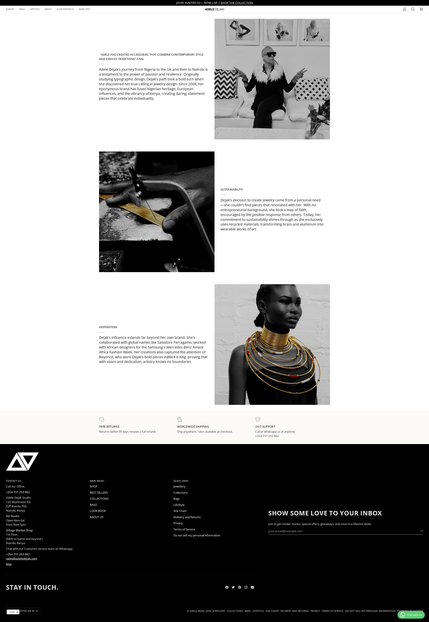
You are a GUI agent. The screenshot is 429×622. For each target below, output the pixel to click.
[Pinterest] (239, 587)
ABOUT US (96, 517)
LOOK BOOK (98, 511)
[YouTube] (252, 587)
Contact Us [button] (13, 480)
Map (9, 564)
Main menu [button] (97, 480)
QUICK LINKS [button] (180, 480)
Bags (176, 499)
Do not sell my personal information (196, 535)
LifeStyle (179, 505)
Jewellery (179, 486)
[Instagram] (246, 587)
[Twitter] (233, 587)
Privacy (178, 523)
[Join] (420, 530)
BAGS (93, 505)
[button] (11, 9)
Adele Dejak (197, 610)
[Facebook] (226, 587)
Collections (180, 492)
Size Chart (180, 511)
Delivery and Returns (187, 517)
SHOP (93, 486)
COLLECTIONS (99, 499)
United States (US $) (21, 610)
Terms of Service (184, 529)
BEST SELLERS (99, 492)
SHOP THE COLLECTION (237, 3)
